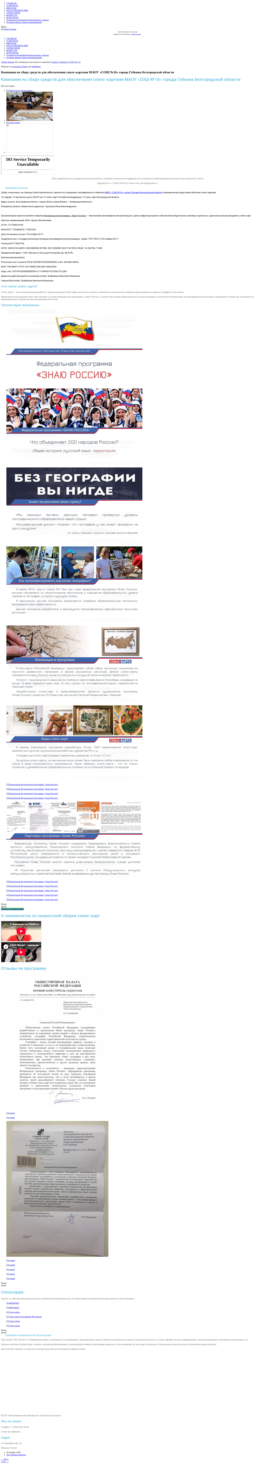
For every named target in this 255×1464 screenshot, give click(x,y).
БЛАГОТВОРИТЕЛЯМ (17, 10)
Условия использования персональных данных (27, 20)
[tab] (127, 188)
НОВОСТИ (11, 15)
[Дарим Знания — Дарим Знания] (8, 29)
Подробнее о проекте (16, 188)
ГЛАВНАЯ (11, 3)
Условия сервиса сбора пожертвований (24, 22)
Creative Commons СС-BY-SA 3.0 (65, 62)
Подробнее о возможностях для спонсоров (28, 1335)
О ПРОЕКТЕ (12, 6)
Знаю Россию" (136, 34)
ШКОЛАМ (11, 8)
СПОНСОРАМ (13, 13)
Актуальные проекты (16, 1455)
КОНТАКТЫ (12, 17)
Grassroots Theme (19, 66)
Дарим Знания (7, 62)
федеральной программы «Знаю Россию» (65, 215)
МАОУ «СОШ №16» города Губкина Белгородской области (133, 192)
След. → (5, 1462)
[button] (12, 909)
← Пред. (5, 1459)
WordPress (36, 66)
